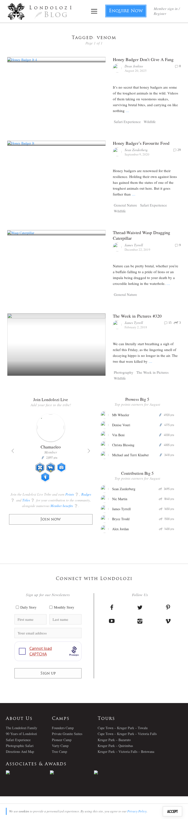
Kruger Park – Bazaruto (114, 739)
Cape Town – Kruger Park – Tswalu (123, 728)
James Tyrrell (134, 245)
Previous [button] (12, 451)
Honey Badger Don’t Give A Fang (143, 59)
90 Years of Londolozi (21, 733)
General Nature (125, 205)
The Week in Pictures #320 (137, 316)
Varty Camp (60, 745)
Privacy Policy (137, 811)
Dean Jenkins (134, 66)
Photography (123, 372)
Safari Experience (127, 121)
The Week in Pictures (152, 372)
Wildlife (150, 121)
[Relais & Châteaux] (116, 772)
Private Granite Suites (67, 733)
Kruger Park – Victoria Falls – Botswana (126, 751)
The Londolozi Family (21, 728)
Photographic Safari (20, 745)
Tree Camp (59, 751)
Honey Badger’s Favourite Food (141, 143)
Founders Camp (63, 728)
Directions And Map (20, 751)
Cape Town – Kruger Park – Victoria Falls (127, 733)
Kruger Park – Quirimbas (115, 745)
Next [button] (89, 451)
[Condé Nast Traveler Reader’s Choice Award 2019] (28, 772)
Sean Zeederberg (136, 149)
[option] (51, 450)
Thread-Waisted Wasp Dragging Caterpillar (141, 235)
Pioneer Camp (61, 739)
